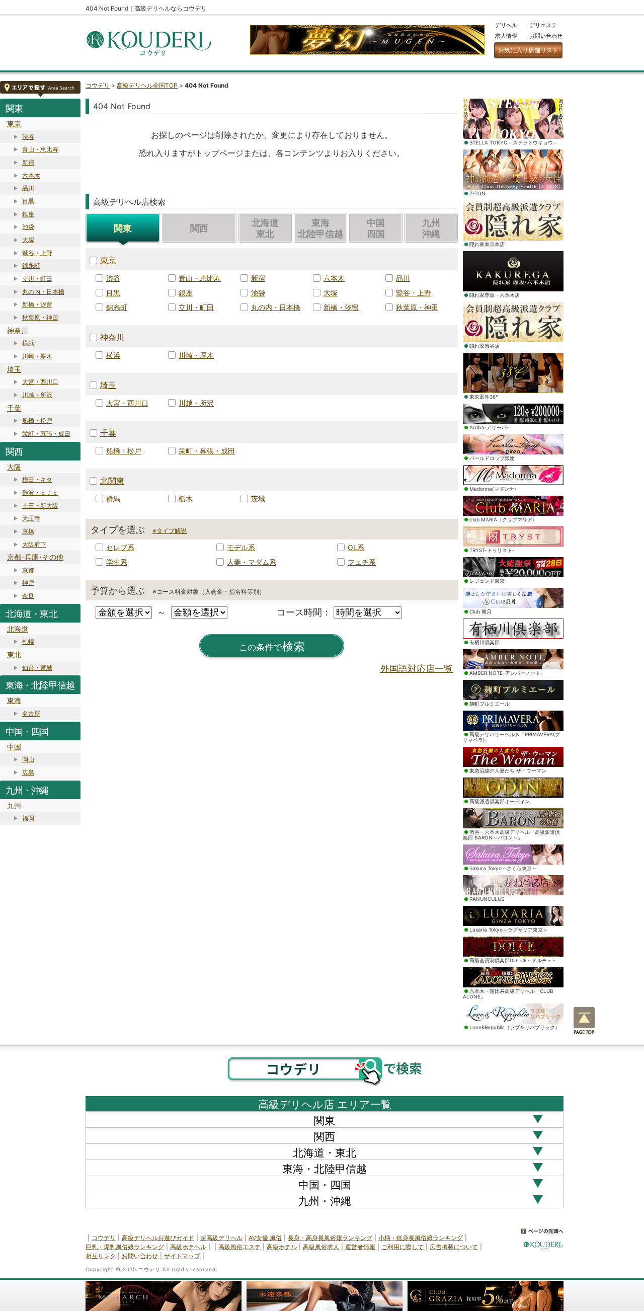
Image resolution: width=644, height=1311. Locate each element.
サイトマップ (182, 1256)
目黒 (28, 201)
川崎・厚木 (37, 356)
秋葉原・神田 (40, 317)
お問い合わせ (545, 35)
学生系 (116, 562)
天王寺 (31, 518)
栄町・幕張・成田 (46, 433)
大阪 (14, 466)
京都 (28, 570)
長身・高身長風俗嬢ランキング (330, 1238)
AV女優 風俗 (265, 1238)
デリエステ (543, 25)
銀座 (28, 214)
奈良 (28, 595)
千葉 (14, 408)
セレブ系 (120, 547)
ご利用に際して (402, 1247)
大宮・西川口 (40, 381)
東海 (14, 700)
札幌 (28, 641)
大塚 (28, 240)
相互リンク (101, 1256)
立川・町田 (37, 278)
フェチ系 (362, 562)
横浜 (28, 343)
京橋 (28, 531)
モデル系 (241, 547)
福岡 (28, 818)
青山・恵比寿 (40, 149)
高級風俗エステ (239, 1247)
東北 (14, 654)
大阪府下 (34, 544)
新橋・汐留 (37, 304)
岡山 (28, 759)
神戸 (28, 582)
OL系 (356, 547)
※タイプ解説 (169, 530)
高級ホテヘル (188, 1247)
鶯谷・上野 (37, 253)
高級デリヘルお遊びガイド (158, 1238)
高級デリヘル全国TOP (147, 85)
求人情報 (506, 35)
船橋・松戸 (37, 420)
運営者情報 (360, 1247)
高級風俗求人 (321, 1247)
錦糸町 (31, 265)
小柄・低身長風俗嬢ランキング (420, 1238)
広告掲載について (454, 1247)
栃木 (186, 498)
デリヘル (506, 25)
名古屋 (31, 713)
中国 (14, 746)
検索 (272, 646)
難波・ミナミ (40, 492)
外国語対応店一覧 (416, 668)
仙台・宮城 (37, 667)
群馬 (113, 498)
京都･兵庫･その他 (35, 557)
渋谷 (28, 136)
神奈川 (17, 330)
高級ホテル (282, 1247)
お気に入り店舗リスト (528, 50)
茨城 (258, 498)
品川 (28, 188)
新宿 (28, 162)
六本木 (31, 175)
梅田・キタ (37, 479)
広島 (28, 772)
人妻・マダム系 (251, 562)
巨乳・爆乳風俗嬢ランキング (125, 1247)
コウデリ (98, 85)
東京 (14, 123)
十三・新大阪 (40, 505)
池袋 (28, 226)
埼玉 (14, 369)
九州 (14, 805)
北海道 (17, 629)
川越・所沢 (37, 395)
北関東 (112, 481)
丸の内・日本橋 (43, 291)
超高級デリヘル (221, 1238)
